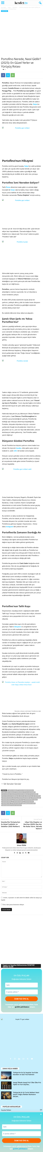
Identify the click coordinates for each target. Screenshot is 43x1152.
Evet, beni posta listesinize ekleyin (13, 904)
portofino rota (29, 801)
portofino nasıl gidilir (31, 799)
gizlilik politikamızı (20, 1149)
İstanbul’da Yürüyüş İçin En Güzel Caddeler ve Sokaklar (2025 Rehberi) (10, 824)
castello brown (13, 790)
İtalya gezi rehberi (30, 792)
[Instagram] (17, 853)
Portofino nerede (6, 801)
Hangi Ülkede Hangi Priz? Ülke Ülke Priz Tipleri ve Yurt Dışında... (27, 1083)
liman (13, 190)
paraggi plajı (29, 796)
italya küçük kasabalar (22, 794)
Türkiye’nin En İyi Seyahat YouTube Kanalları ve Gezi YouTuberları (25, 1073)
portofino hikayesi (7, 799)
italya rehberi (33, 794)
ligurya (22, 796)
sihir (15, 451)
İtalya (9, 7)
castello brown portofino (26, 790)
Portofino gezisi (36, 797)
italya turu (5, 796)
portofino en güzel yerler (9, 797)
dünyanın (17, 627)
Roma (8, 187)
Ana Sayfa (3, 7)
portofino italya (18, 799)
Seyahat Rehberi (6, 1110)
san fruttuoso (16, 803)
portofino (37, 796)
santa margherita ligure (28, 803)
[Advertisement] (21, 34)
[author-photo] (21, 838)
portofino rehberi (18, 801)
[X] (8, 75)
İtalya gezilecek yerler (8, 794)
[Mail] (23, 853)
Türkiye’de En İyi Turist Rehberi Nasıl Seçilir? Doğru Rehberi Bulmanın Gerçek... (26, 1094)
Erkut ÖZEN (21, 845)
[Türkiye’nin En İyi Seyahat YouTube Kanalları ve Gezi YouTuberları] (6, 1075)
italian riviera (19, 792)
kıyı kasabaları (14, 796)
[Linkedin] (20, 853)
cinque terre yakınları (8, 792)
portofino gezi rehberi (24, 797)
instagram (9, 526)
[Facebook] (3, 75)
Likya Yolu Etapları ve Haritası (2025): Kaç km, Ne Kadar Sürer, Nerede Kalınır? (32, 825)
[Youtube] (28, 853)
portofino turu (6, 803)
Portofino (15, 7)
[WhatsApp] (13, 75)
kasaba (18, 448)
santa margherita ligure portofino (11, 805)
